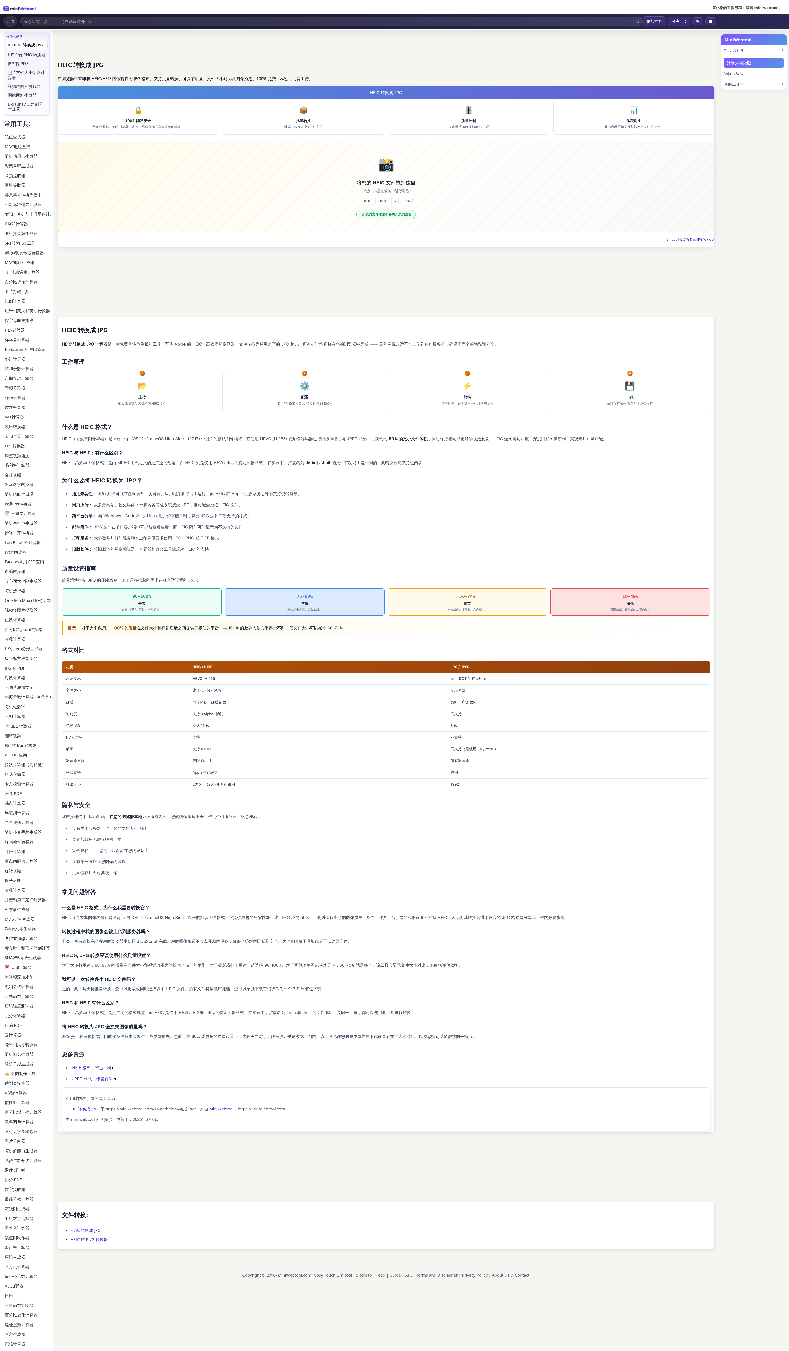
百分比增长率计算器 (23, 1112)
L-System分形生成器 (24, 648)
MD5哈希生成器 (19, 919)
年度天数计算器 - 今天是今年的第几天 (28, 697)
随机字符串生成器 (21, 523)
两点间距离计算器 (21, 861)
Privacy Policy (475, 1275)
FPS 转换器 (15, 446)
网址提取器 (15, 185)
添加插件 (654, 21)
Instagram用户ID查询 (25, 349)
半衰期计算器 (17, 813)
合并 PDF (13, 793)
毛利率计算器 (17, 465)
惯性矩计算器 (17, 1102)
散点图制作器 (17, 1237)
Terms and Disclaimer (437, 1275)
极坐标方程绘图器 (21, 658)
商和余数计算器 (19, 368)
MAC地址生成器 (19, 262)
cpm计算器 (15, 397)
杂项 (10, 21)
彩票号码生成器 (19, 166)
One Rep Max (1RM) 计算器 (28, 600)
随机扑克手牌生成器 (23, 832)
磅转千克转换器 (19, 533)
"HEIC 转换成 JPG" (82, 1109)
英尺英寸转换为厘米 (23, 195)
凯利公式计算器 (19, 986)
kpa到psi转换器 (19, 842)
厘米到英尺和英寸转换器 (27, 311)
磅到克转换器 (17, 1083)
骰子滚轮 (13, 880)
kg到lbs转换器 (18, 504)
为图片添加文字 (19, 687)
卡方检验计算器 (19, 784)
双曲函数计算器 (19, 996)
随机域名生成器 (19, 1054)
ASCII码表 (14, 1286)
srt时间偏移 (15, 552)
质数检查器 (15, 407)
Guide (395, 1275)
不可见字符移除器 (21, 1131)
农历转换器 (15, 426)
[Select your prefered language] (697, 21)
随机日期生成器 (19, 1064)
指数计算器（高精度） (25, 764)
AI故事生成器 (17, 909)
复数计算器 (15, 890)
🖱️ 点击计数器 (18, 726)
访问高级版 (734, 73)
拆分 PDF (13, 1180)
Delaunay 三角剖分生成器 (25, 106)
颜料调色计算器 (19, 1122)
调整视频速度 (17, 455)
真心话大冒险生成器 (23, 581)
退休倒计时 (15, 1170)
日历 (9, 1295)
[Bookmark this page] (710, 21)
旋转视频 (13, 871)
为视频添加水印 (19, 977)
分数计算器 (15, 639)
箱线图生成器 (17, 1209)
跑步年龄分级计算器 (23, 1160)
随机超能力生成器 (21, 1151)
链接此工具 (734, 50)
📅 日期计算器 (18, 967)
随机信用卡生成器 (21, 156)
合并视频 (13, 475)
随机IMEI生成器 (19, 494)
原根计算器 (15, 1344)
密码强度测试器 (19, 1006)
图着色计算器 (17, 1228)
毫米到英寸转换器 (21, 1044)
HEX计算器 (15, 330)
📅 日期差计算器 (20, 513)
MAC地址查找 (17, 146)
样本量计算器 (17, 339)
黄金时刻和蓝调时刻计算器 (28, 948)
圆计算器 (13, 1035)
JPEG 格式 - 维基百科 (92, 1078)
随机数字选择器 (19, 1218)
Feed (380, 1275)
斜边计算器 (15, 359)
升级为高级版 (739, 63)
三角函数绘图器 (19, 1305)
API (408, 1275)
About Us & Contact (510, 1275)
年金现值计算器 (19, 822)
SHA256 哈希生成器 (23, 957)
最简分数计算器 (19, 1199)
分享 (676, 21)
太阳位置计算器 (19, 436)
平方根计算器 (17, 1266)
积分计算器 (15, 1015)
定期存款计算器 (19, 378)
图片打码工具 (17, 291)
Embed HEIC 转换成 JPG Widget (690, 239)
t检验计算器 (16, 1093)
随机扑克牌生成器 (21, 233)
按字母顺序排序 (19, 320)
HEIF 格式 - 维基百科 (91, 1067)
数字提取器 (15, 1189)
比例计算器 (15, 301)
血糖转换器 (15, 571)
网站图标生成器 (22, 95)
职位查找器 (15, 137)
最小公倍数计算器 (21, 1276)
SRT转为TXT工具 (20, 243)
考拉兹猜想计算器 (21, 938)
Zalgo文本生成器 (20, 928)
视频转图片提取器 (24, 86)
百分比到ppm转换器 (23, 629)
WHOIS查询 (16, 755)
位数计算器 (15, 619)
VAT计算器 (14, 417)
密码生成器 (15, 1257)
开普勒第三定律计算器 (25, 900)
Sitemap (364, 1275)
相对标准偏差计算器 (23, 204)
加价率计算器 (17, 1247)
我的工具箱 (734, 84)
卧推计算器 (15, 851)
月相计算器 (15, 716)
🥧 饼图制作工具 (20, 1073)
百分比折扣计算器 (21, 282)
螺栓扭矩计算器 (19, 1324)
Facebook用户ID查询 (24, 562)
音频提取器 (15, 175)
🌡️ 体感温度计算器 (22, 272)
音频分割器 (15, 388)
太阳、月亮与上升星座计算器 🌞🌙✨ (28, 214)
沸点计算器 (15, 803)
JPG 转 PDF (18, 63)
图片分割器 (15, 1141)
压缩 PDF (13, 1025)
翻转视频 (13, 735)
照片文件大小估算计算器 (26, 75)
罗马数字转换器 (19, 484)
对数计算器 (15, 677)
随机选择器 (15, 591)
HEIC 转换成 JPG (85, 1230)
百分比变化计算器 (21, 1315)
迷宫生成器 (15, 1334)
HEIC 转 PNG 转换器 (89, 1239)
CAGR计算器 (16, 224)
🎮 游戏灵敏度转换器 (24, 253)
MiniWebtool (221, 1109)
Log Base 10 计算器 (23, 542)
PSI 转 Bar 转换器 (21, 745)
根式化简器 (15, 774)
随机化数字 (15, 706)
